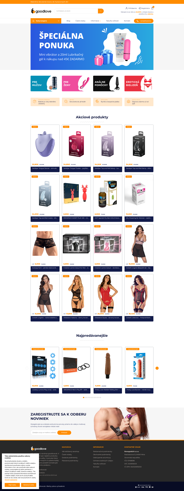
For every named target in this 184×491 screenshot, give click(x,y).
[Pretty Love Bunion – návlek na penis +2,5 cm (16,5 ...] (139, 370)
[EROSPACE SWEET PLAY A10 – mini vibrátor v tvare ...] (76, 198)
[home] (41, 11)
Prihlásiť (64, 433)
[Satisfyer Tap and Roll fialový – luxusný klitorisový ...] (107, 148)
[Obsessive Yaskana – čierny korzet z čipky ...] (76, 297)
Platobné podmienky (70, 461)
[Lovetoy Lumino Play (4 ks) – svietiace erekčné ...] (45, 370)
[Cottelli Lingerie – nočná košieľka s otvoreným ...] (45, 297)
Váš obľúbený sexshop (70, 451)
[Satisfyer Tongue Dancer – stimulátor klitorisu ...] (45, 148)
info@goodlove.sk (40, 470)
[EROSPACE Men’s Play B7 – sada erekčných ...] (76, 370)
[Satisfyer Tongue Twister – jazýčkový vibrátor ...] (76, 148)
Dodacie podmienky (70, 458)
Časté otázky (80, 21)
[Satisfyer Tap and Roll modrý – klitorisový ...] (45, 198)
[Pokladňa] (152, 8)
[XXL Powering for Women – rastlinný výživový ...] (139, 198)
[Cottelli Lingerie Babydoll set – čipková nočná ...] (139, 248)
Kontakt (127, 21)
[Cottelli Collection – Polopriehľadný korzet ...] (139, 297)
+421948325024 (145, 21)
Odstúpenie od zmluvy (102, 458)
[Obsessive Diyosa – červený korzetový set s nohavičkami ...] (107, 297)
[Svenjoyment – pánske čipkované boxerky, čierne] (45, 248)
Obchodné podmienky (102, 454)
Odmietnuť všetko (28, 485)
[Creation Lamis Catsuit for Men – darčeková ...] (76, 248)
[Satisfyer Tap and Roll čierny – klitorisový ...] (139, 148)
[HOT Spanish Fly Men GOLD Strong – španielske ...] (107, 198)
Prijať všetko (12, 485)
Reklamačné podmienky (102, 451)
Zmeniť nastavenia (11, 480)
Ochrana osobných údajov (103, 461)
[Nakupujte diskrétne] (92, 47)
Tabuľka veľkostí (112, 21)
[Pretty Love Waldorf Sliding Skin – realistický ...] (108, 370)
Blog (68, 21)
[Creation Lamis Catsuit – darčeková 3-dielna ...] (107, 248)
